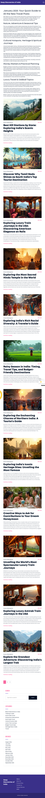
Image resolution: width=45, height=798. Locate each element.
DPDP (18, 789)
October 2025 (9, 760)
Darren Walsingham (8, 122)
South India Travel (10, 715)
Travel (7, 728)
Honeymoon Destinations (12, 717)
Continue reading (7, 191)
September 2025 (9, 762)
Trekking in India (9, 713)
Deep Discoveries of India (11, 2)
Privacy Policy (20, 783)
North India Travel (10, 719)
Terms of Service (20, 787)
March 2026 (8, 751)
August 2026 (8, 742)
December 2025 (9, 757)
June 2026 (8, 745)
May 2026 (7, 747)
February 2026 (9, 753)
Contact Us (19, 785)
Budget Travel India (10, 725)
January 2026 (9, 755)
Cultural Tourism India (11, 721)
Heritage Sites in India (11, 726)
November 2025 (9, 759)
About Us (19, 781)
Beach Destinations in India (12, 711)
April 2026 (8, 749)
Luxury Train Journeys (11, 723)
